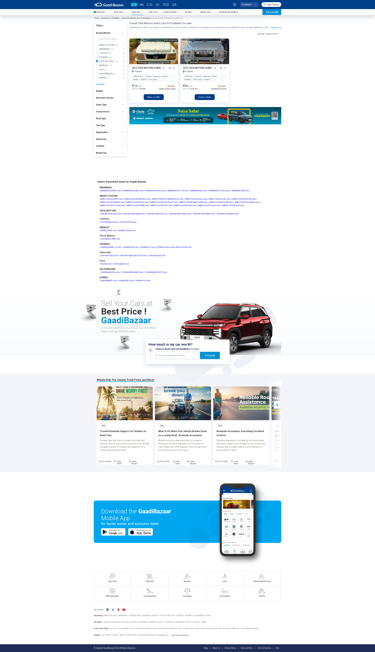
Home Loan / (200, 628)
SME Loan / (236, 628)
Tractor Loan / (189, 628)
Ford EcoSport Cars (121, 264)
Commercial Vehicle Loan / (146, 628)
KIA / (169, 616)
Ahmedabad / (181, 622)
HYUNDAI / (146, 616)
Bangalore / (116, 622)
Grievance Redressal (180, 635)
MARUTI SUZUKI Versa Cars (209, 205)
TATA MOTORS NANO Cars (204, 214)
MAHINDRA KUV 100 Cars (178, 191)
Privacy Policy (230, 648)
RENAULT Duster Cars (127, 230)
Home (96, 18)
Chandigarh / (169, 622)
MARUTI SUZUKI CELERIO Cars (247, 202)
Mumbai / (135, 622)
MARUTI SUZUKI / (111, 616)
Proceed (210, 355)
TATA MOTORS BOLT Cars (157, 214)
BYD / (174, 616)
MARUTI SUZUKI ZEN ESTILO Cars (164, 202)
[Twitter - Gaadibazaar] (114, 610)
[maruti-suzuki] (205, 115)
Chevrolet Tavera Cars (109, 256)
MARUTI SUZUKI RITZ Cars (161, 205)
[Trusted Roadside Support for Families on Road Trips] (125, 403)
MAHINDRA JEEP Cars (240, 191)
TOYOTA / (163, 616)
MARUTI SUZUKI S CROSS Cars (112, 205)
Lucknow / (196, 622)
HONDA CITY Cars (143, 281)
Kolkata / (153, 622)
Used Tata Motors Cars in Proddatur (136, 18)
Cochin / (160, 622)
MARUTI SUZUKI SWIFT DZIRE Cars (193, 202)
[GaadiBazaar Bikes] (141, 5)
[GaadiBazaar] (109, 4)
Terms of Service (264, 648)
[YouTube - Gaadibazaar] (125, 610)
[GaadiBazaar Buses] (166, 5)
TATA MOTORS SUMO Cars (134, 214)
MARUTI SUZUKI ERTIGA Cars (244, 199)
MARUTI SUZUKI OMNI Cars (138, 205)
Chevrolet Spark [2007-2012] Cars (133, 256)
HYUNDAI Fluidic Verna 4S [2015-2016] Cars (174, 247)
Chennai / (107, 622)
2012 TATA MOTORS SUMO (197, 67)
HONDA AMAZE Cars (108, 281)
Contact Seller (204, 97)
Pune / (189, 622)
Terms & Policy (247, 648)
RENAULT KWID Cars (108, 230)
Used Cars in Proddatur (110, 18)
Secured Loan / (225, 628)
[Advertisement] (205, 147)
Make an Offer (153, 97)
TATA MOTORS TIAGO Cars (180, 214)
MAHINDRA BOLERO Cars (133, 191)
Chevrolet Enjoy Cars (157, 256)
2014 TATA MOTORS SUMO (146, 67)
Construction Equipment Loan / (170, 628)
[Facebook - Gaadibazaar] (109, 610)
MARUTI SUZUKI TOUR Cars (185, 205)
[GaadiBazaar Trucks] (149, 5)
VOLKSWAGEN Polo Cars (110, 272)
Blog (206, 648)
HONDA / (155, 616)
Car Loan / (114, 628)
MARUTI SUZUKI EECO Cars (137, 202)
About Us (216, 648)
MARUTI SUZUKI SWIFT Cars (111, 199)
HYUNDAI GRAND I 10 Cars (110, 247)
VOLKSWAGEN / (199, 616)
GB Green (100, 12)
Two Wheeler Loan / (126, 628)
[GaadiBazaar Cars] (134, 5)
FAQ (277, 648)
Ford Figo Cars (106, 264)
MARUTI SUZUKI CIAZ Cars (219, 199)
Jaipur (203, 622)
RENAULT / (181, 616)
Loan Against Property (250, 628)
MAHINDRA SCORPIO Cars (110, 191)
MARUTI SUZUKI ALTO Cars (233, 205)
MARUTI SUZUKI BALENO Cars (112, 202)
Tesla (208, 616)
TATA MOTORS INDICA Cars (228, 214)
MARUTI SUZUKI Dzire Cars (196, 199)
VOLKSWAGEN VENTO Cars (156, 272)
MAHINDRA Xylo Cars (198, 191)
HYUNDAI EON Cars (131, 247)
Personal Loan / (212, 628)
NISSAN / (189, 616)
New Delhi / (126, 622)
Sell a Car (153, 12)
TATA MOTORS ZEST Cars (110, 214)
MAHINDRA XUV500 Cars (156, 191)
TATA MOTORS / (135, 616)
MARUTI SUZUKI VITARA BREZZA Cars (167, 199)
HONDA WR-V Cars (126, 281)
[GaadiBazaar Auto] (174, 5)
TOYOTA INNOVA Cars (109, 222)
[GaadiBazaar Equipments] (157, 5)
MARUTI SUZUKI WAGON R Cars (137, 199)
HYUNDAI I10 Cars (147, 247)
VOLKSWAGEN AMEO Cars (132, 272)
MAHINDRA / (123, 616)
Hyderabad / (144, 622)
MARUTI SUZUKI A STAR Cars (221, 202)
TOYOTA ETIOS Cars (128, 222)
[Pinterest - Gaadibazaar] (119, 610)
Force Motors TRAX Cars (110, 239)
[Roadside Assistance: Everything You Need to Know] (241, 403)
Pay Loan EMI (272, 12)
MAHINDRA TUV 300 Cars (219, 191)
